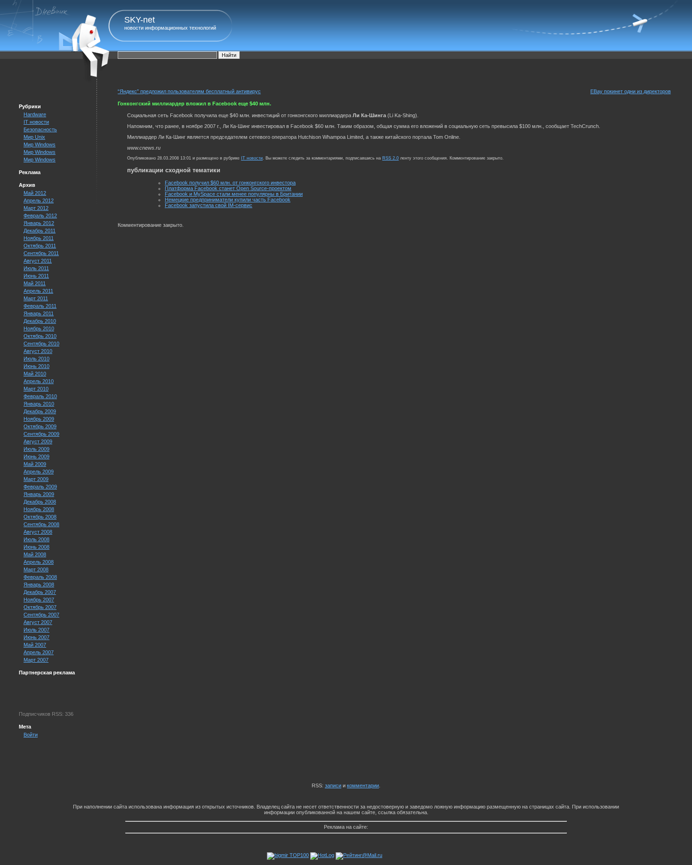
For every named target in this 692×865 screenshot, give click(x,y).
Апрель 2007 (39, 652)
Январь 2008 (39, 584)
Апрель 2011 (38, 291)
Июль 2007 (36, 630)
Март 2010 (36, 389)
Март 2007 (36, 660)
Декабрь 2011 (40, 230)
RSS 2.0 (390, 158)
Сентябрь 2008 (41, 524)
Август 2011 (38, 261)
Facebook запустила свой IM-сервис (208, 205)
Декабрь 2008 (40, 502)
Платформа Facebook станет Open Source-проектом (228, 188)
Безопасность (40, 129)
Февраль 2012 (40, 215)
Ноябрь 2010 (39, 328)
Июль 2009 (36, 449)
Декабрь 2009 (40, 411)
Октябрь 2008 (40, 517)
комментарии (363, 785)
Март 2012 (36, 208)
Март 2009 (36, 479)
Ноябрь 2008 (39, 509)
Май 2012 (35, 193)
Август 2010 (38, 351)
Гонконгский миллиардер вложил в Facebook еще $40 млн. (194, 103)
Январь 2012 (39, 223)
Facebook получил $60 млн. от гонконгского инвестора (230, 182)
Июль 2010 (36, 358)
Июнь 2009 (36, 456)
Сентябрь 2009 (41, 434)
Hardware (35, 114)
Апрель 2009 (39, 471)
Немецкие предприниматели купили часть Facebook (227, 199)
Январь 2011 (39, 313)
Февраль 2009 (40, 486)
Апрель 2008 (39, 562)
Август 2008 (38, 532)
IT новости (36, 122)
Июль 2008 (36, 539)
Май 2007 (35, 645)
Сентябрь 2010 (41, 343)
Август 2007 (38, 622)
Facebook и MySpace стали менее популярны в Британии (234, 194)
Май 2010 (35, 373)
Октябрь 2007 (40, 607)
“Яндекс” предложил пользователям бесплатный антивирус (189, 91)
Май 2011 (35, 283)
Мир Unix (34, 137)
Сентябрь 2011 (41, 253)
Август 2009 (38, 441)
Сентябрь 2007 (41, 614)
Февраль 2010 (40, 396)
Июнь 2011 (36, 276)
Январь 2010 (39, 404)
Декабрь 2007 (40, 592)
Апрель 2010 (39, 381)
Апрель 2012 (39, 200)
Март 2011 (36, 298)
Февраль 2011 (40, 306)
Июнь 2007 (36, 637)
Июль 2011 (36, 268)
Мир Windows (40, 144)
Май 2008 (35, 554)
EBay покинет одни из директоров (630, 91)
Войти (31, 734)
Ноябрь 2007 (39, 599)
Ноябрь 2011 (39, 238)
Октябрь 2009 (40, 426)
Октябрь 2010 (40, 336)
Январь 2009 (39, 494)
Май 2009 (35, 464)
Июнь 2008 (36, 547)
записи (333, 785)
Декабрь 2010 (40, 321)
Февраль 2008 (40, 577)
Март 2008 (36, 569)
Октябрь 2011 (40, 245)
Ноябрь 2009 (39, 419)
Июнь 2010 (36, 366)
